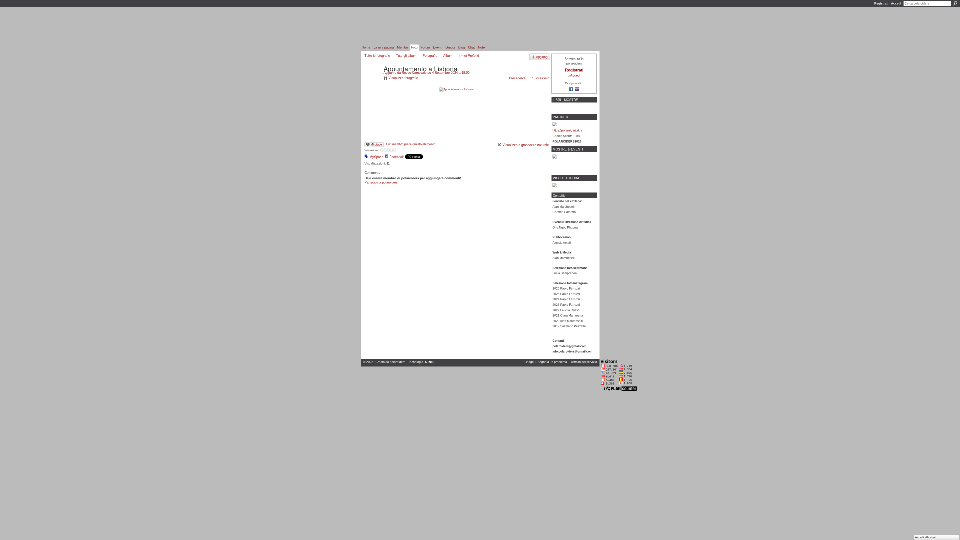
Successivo (540, 78)
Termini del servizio (584, 362)
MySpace (376, 157)
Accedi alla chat (925, 537)
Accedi (896, 3)
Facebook (397, 157)
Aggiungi (542, 56)
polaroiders (397, 362)
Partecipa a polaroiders (381, 182)
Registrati (881, 3)
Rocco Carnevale (414, 72)
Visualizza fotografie (403, 78)
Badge (529, 362)
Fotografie (430, 56)
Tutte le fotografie (377, 56)
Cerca (955, 3)
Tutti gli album (406, 56)
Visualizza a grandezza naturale (525, 145)
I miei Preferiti (469, 56)
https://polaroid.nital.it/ (567, 130)
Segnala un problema (552, 362)
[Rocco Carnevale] (372, 78)
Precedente (517, 78)
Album (447, 56)
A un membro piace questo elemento (410, 144)
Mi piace (376, 144)
